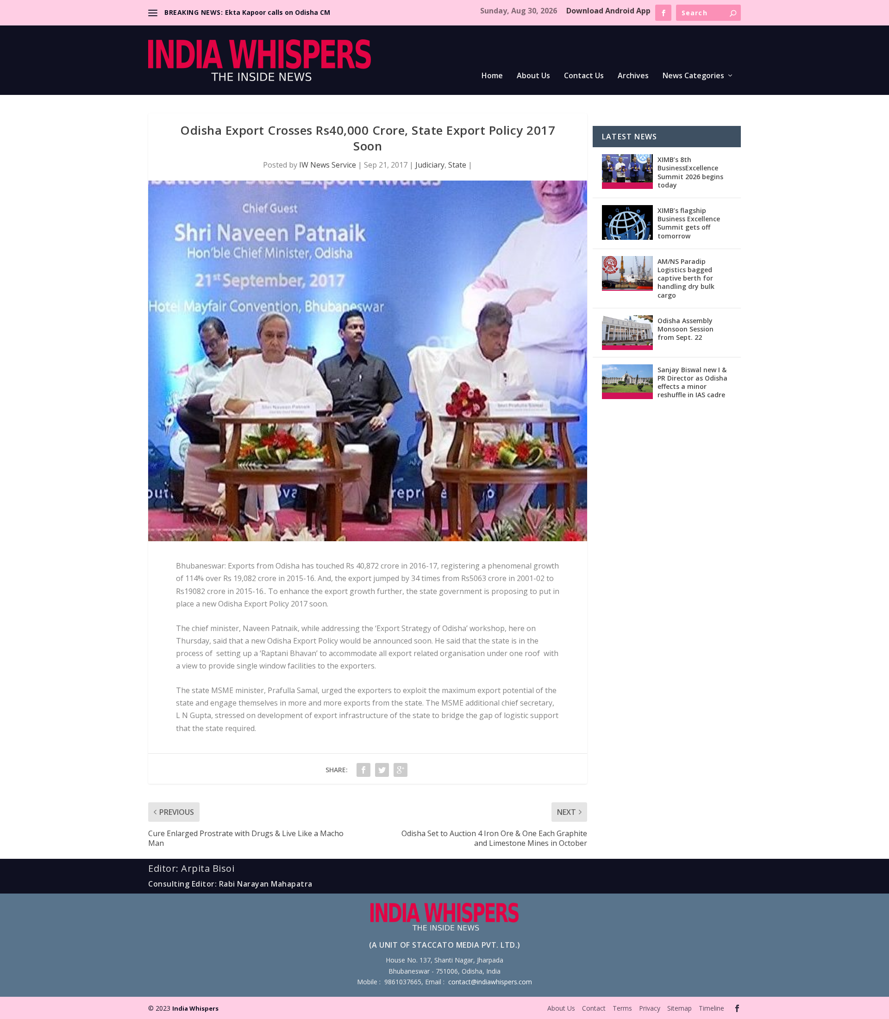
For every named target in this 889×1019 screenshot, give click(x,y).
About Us (533, 76)
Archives (633, 76)
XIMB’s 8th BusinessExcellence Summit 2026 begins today (690, 172)
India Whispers (195, 1008)
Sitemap (679, 1008)
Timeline (711, 1008)
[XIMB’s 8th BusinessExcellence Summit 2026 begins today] (627, 171)
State (457, 165)
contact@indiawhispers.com (490, 981)
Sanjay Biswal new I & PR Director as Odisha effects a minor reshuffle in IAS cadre (692, 382)
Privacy (649, 1008)
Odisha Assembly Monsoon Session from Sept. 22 (685, 329)
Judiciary (429, 165)
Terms (622, 1008)
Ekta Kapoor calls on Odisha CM (277, 12)
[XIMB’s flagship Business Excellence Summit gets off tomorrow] (627, 222)
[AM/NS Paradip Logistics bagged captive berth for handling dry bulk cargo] (627, 273)
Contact (594, 1008)
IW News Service (327, 165)
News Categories (693, 76)
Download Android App (608, 11)
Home (492, 76)
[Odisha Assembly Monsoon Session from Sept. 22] (627, 332)
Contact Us (584, 76)
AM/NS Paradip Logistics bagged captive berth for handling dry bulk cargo (685, 278)
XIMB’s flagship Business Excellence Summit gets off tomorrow (688, 223)
